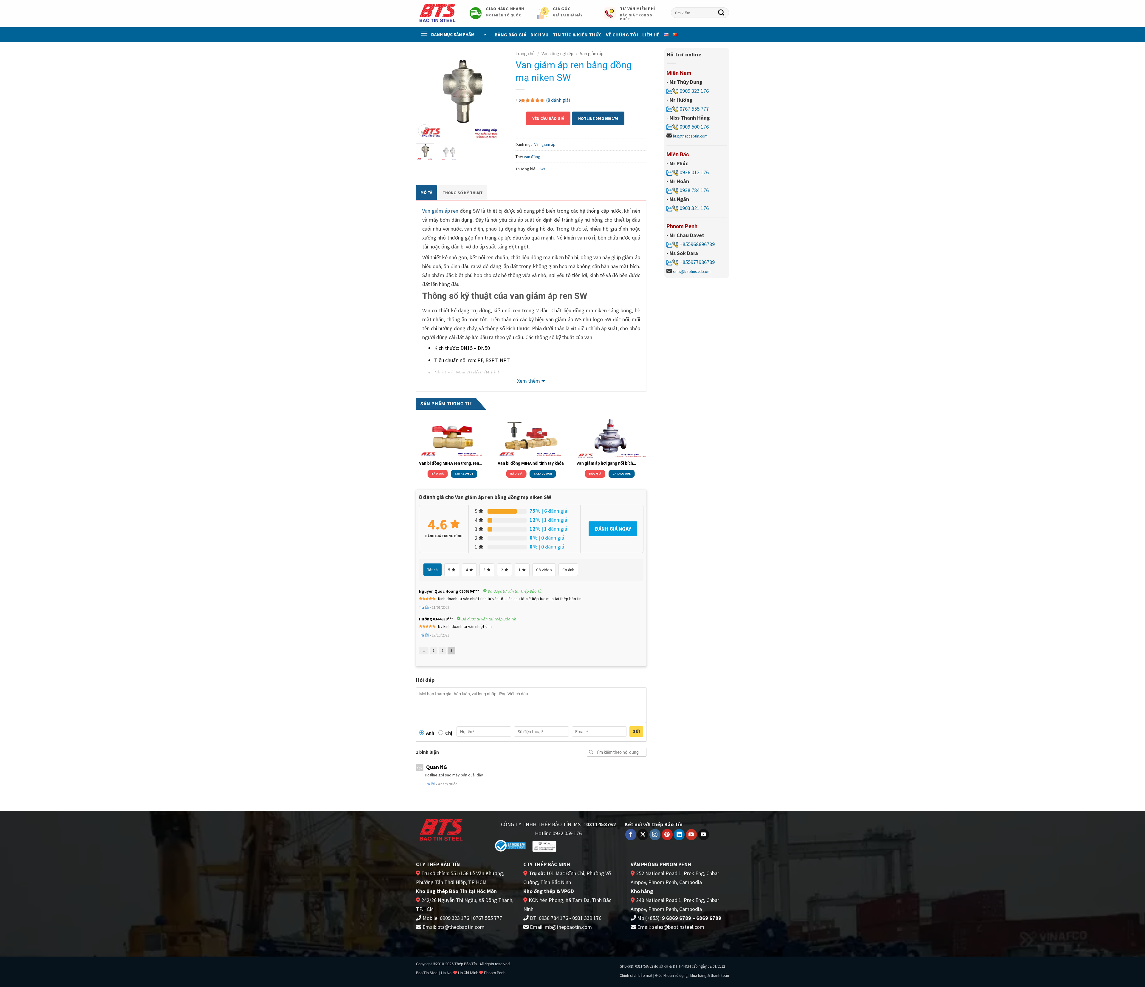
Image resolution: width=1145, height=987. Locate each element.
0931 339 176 (586, 918)
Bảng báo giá (510, 35)
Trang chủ (525, 53)
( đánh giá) (558, 100)
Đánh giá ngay (613, 528)
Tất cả (432, 569)
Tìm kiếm (591, 751)
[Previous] (425, 93)
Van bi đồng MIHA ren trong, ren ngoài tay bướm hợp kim (449, 463)
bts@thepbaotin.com (690, 136)
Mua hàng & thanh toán (709, 975)
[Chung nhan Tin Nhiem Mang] (544, 845)
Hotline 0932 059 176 (598, 118)
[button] (424, 131)
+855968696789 (697, 244)
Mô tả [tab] (426, 192)
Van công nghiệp (557, 53)
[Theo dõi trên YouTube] (691, 834)
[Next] (497, 93)
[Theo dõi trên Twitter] (642, 834)
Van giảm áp (592, 53)
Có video (544, 569)
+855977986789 (697, 262)
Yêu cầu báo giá (548, 118)
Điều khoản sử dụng (671, 975)
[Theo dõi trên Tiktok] (703, 834)
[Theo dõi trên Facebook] (630, 834)
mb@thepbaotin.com (568, 926)
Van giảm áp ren (440, 210)
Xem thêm (528, 380)
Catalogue (464, 473)
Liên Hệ (651, 35)
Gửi (636, 731)
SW (542, 169)
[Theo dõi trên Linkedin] (679, 834)
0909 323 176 (693, 90)
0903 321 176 (694, 208)
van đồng (532, 156)
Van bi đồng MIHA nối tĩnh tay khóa (531, 463)
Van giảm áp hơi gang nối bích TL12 (604, 463)
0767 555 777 (693, 108)
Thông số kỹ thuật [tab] (462, 192)
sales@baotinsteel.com (692, 271)
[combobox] (700, 12)
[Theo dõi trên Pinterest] (667, 834)
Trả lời (424, 607)
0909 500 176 (694, 126)
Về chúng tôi (622, 35)
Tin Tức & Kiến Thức (577, 35)
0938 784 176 (694, 190)
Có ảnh (568, 569)
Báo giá (437, 473)
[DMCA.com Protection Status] (582, 845)
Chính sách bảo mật (636, 975)
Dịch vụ (539, 35)
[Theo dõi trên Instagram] (654, 834)
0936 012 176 (694, 172)
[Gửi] (721, 12)
